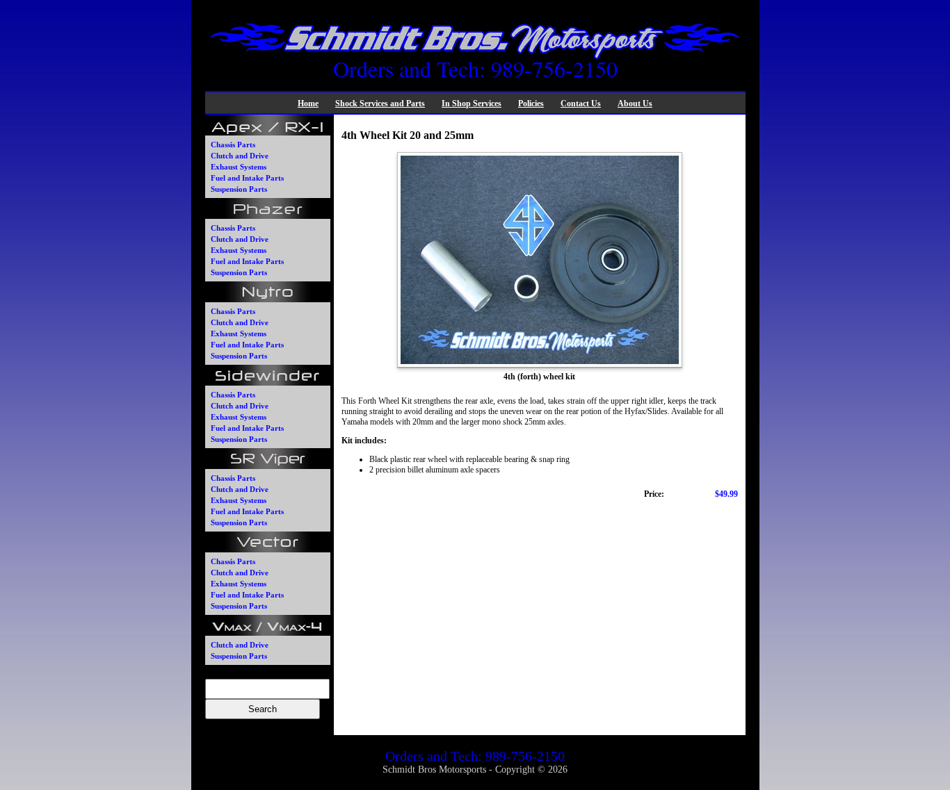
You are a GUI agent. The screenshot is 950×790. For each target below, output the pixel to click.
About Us (635, 103)
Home (308, 103)
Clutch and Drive (239, 155)
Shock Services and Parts (380, 103)
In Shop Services (471, 103)
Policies (531, 103)
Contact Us (581, 103)
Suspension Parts (239, 189)
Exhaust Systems (238, 167)
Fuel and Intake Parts (247, 178)
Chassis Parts (233, 144)
